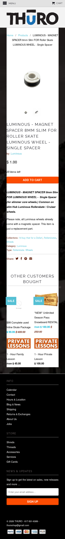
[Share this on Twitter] (16, 258)
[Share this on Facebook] (21, 258)
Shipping (11, 409)
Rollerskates (50, 237)
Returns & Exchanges (18, 414)
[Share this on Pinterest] (25, 258)
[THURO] (33, 17)
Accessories (13, 452)
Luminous (16, 153)
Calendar (12, 389)
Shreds (10, 241)
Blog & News (13, 404)
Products (23, 35)
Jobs (9, 424)
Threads (11, 447)
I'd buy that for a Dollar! (30, 237)
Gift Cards (12, 461)
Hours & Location (16, 399)
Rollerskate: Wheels (23, 250)
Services (11, 457)
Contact (11, 394)
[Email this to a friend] (30, 258)
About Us (12, 419)
